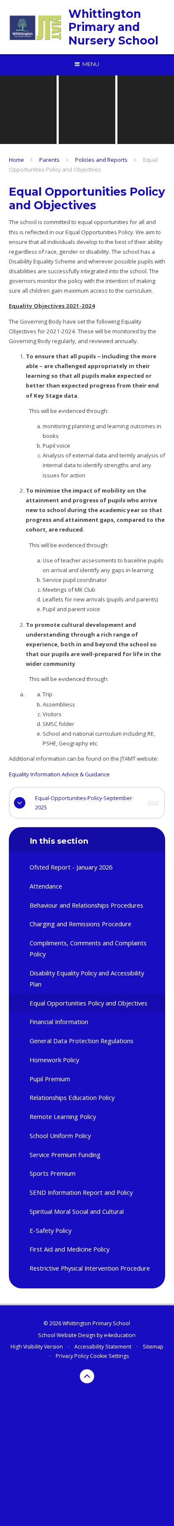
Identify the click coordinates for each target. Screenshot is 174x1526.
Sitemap (153, 1346)
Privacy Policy (72, 1356)
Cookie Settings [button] (109, 1356)
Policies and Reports (101, 159)
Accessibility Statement (102, 1346)
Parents (49, 159)
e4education (120, 1335)
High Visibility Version (37, 1346)
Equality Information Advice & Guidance (59, 774)
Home (16, 159)
